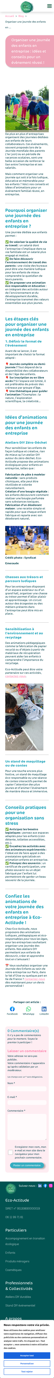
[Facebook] (45, 1185)
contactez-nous (15, 676)
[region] (27, 1349)
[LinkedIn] (40, 1185)
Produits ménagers (17, 1261)
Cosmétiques (13, 1270)
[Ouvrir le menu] (49, 6)
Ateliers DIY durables (18, 1297)
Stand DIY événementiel (20, 1305)
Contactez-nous (34, 979)
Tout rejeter (27, 1371)
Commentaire (16, 1110)
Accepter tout (27, 1355)
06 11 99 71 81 (14, 1217)
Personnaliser (27, 1363)
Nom (11, 1083)
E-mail (12, 1097)
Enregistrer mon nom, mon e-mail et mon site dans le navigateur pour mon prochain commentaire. (30, 1152)
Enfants (10, 1253)
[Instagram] (50, 1185)
